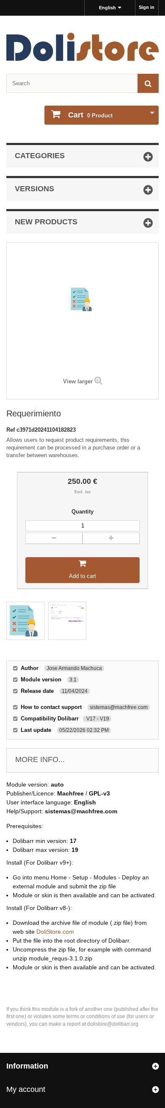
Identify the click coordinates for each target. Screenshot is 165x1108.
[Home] (82, 47)
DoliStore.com (55, 931)
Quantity (83, 511)
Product (90, 115)
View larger (78, 381)
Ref (11, 430)
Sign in (146, 7)
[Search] (148, 83)
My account (25, 1089)
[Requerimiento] (25, 620)
